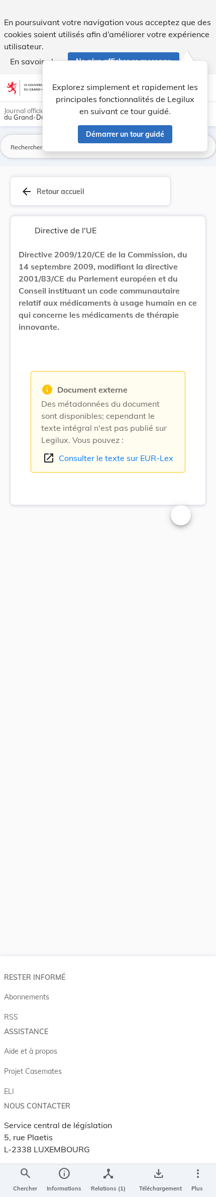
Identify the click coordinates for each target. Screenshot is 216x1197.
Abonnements (26, 996)
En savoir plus (36, 61)
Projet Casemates (33, 1071)
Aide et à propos (30, 1051)
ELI (9, 1091)
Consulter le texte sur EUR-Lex (108, 458)
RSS (11, 1017)
